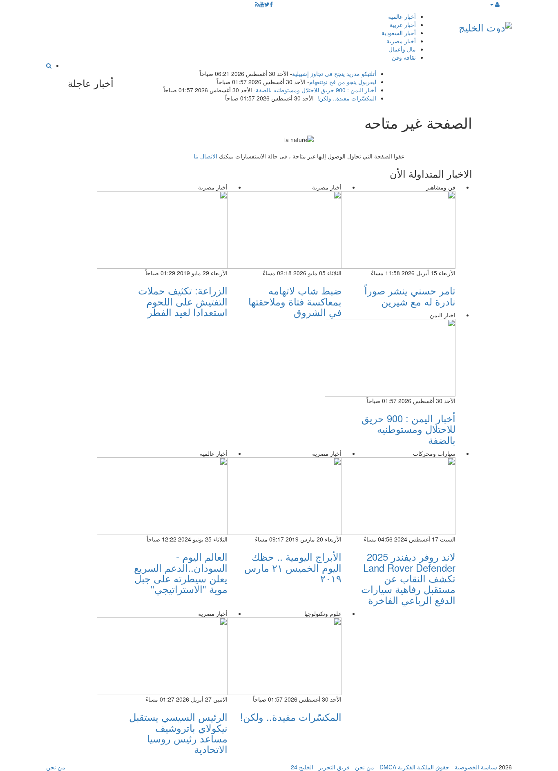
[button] (494, 4)
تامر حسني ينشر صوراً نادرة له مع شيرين (409, 295)
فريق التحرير (334, 767)
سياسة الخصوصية (476, 767)
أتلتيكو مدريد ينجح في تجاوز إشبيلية (334, 73)
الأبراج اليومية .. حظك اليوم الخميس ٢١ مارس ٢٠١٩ (292, 567)
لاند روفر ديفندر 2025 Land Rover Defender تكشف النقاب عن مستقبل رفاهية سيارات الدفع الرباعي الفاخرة (408, 578)
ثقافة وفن (404, 57)
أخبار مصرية (401, 41)
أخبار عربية (403, 24)
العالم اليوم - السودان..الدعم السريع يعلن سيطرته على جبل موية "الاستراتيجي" (181, 572)
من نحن (364, 767)
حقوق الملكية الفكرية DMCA (414, 767)
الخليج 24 (302, 767)
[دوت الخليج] (485, 25)
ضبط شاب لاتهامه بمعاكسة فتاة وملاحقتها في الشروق (294, 301)
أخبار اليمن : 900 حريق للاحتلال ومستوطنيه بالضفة (316, 90)
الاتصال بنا (205, 156)
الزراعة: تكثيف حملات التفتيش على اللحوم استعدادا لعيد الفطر (183, 301)
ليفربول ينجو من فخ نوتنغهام (342, 82)
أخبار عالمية (402, 16)
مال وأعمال (402, 49)
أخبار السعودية (399, 33)
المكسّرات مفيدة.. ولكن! (346, 98)
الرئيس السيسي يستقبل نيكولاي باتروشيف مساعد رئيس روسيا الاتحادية (178, 732)
